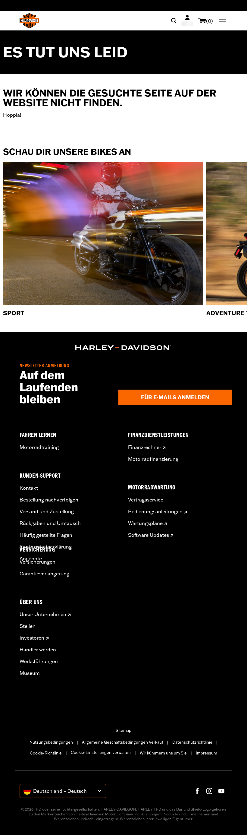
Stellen (28, 626)
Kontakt (29, 488)
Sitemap (123, 730)
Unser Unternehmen (43, 614)
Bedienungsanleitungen (155, 511)
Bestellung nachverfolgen (49, 500)
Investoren (32, 638)
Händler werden (38, 650)
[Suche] (174, 20)
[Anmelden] (187, 20)
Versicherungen (37, 562)
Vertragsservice (145, 500)
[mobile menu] (221, 20)
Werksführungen (39, 661)
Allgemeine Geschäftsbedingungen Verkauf (122, 742)
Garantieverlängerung (44, 574)
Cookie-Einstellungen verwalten (101, 752)
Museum (30, 673)
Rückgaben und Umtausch (50, 523)
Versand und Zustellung (47, 511)
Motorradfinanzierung (153, 459)
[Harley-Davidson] (123, 347)
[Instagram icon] (209, 791)
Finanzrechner (144, 447)
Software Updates (148, 535)
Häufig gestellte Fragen (46, 535)
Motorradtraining (39, 447)
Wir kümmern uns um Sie (163, 753)
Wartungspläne (145, 523)
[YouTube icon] (221, 791)
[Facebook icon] (197, 791)
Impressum (206, 753)
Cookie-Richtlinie (46, 753)
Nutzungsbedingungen (51, 742)
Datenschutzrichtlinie (192, 742)
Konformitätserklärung (46, 547)
